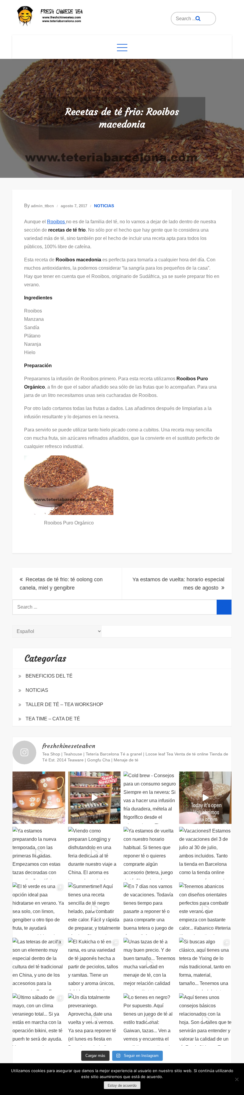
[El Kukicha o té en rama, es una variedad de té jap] (94, 964)
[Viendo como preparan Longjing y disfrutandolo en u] (94, 853)
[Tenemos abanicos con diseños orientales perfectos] (205, 908)
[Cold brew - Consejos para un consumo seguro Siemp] (149, 798)
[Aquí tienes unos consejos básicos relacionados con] (205, 1019)
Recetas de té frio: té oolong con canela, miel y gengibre (61, 583)
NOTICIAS (104, 205)
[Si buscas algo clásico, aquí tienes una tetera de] (205, 964)
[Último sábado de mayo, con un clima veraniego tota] (38, 1019)
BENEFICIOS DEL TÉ (49, 675)
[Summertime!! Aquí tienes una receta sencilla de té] (94, 908)
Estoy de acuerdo (122, 1085)
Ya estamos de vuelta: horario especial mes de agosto (178, 583)
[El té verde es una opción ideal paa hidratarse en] (38, 908)
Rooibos (56, 221)
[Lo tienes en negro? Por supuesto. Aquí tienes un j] (149, 1019)
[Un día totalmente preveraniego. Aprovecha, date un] (94, 1019)
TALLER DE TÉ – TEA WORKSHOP (64, 704)
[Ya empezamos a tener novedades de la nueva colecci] (94, 798)
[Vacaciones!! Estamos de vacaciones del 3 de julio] (205, 853)
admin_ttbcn (42, 206)
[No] (237, 1079)
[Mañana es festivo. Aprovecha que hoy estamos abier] (205, 798)
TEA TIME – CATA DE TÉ (53, 718)
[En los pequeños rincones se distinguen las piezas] (38, 798)
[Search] (198, 18)
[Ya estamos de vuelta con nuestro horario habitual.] (149, 853)
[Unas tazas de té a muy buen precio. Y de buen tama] (149, 964)
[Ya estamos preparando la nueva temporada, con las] (38, 853)
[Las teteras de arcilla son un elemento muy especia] (38, 964)
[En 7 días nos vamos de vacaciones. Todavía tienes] (149, 908)
